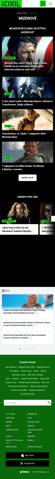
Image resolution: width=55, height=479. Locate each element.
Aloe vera (45, 382)
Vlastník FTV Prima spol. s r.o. (14, 441)
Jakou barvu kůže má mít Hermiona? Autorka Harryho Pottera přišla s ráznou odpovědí (16, 229)
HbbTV (8, 426)
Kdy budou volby (19, 375)
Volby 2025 (44, 378)
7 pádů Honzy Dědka (29, 378)
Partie (35, 371)
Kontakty (31, 426)
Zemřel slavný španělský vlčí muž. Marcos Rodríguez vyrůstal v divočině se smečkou (24, 336)
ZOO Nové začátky (35, 375)
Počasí (43, 371)
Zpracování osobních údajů (35, 431)
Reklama (9, 422)
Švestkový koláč (28, 394)
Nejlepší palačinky (37, 390)
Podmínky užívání (12, 430)
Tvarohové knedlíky (19, 390)
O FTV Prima (10, 414)
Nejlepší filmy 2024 (27, 367)
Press (30, 418)
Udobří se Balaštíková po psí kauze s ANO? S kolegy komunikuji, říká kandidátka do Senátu (24, 311)
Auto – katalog (12, 378)
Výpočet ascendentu (38, 386)
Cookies (9, 436)
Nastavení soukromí (35, 447)
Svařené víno (11, 382)
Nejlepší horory (43, 367)
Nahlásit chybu (11, 447)
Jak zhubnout (11, 367)
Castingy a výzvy (33, 422)
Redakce (31, 440)
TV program (14, 371)
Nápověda (31, 436)
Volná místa (10, 418)
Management (32, 414)
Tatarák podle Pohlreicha (29, 382)
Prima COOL (22, 13)
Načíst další (27, 178)
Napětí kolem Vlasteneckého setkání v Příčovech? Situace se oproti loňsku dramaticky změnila (26, 324)
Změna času (26, 371)
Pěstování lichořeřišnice (18, 386)
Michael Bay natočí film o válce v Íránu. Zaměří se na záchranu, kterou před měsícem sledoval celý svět (26, 66)
